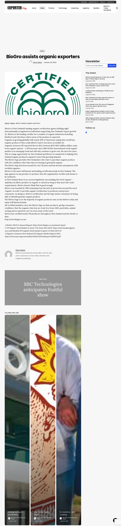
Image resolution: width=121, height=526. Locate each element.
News (42, 51)
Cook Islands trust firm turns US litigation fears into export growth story (100, 105)
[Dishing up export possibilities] (17, 420)
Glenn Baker (37, 62)
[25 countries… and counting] (68, 420)
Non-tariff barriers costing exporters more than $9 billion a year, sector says (100, 85)
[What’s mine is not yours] (43, 420)
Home (7, 123)
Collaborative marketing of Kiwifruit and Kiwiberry (99, 91)
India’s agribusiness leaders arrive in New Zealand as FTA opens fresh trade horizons (100, 112)
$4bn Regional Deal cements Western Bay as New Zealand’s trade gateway (100, 119)
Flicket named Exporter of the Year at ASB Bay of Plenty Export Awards (100, 78)
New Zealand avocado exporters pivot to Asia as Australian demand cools (100, 98)
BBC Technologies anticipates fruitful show (43, 287)
